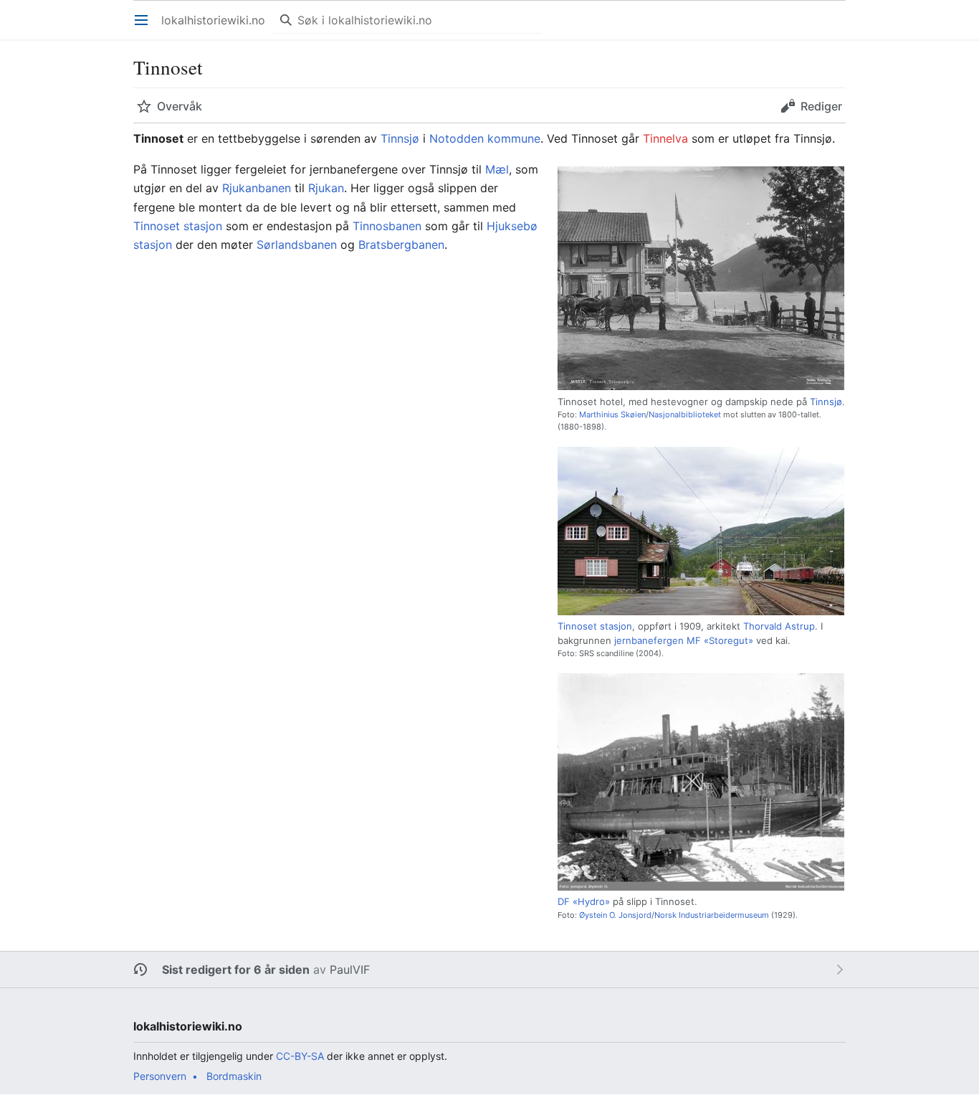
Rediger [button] (821, 106)
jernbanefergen (649, 640)
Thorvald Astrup (779, 626)
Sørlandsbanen (297, 244)
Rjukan (326, 188)
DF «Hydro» (584, 901)
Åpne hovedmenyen (146, 27)
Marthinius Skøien (612, 414)
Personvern (159, 1076)
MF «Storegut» (720, 640)
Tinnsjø (400, 138)
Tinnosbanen (387, 226)
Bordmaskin (234, 1076)
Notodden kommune (484, 138)
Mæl (497, 169)
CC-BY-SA (300, 1056)
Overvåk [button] (179, 106)
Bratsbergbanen (401, 244)
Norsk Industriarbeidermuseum (711, 915)
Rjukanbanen (256, 188)
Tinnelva (665, 138)
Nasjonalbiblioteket (685, 414)
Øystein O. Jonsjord (615, 915)
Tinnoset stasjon (595, 626)
